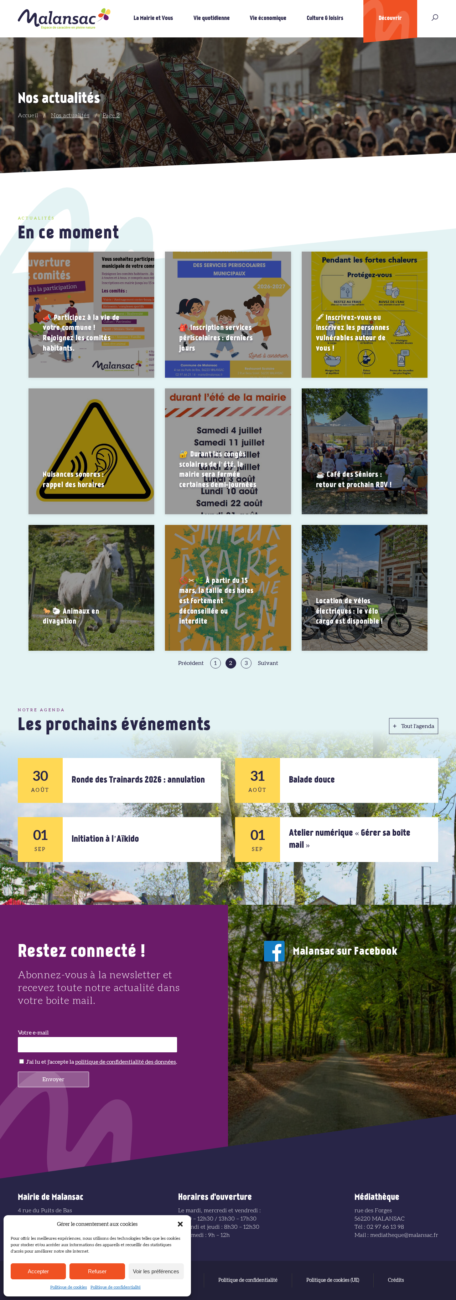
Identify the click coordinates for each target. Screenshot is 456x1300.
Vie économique (268, 18)
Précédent (191, 663)
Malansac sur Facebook (345, 952)
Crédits (396, 1280)
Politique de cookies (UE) (332, 1280)
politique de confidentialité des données (125, 1062)
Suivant (268, 663)
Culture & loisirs (325, 18)
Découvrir (390, 18)
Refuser (97, 1271)
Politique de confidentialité (115, 1287)
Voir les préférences (156, 1271)
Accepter (38, 1271)
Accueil (28, 115)
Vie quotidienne (211, 18)
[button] (180, 1224)
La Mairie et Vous (153, 18)
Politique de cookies (68, 1287)
